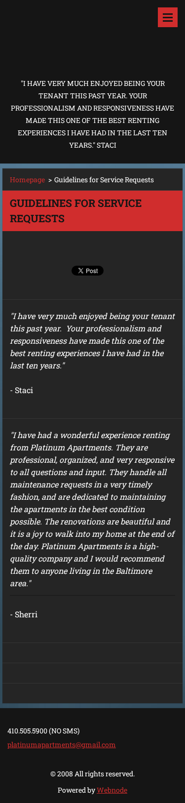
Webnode (112, 790)
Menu (168, 17)
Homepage (27, 179)
